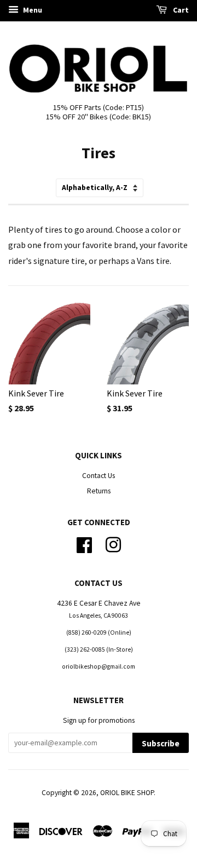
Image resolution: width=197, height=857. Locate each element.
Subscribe (160, 743)
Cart (180, 10)
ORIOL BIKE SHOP (127, 792)
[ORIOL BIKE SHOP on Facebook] (84, 543)
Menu (31, 10)
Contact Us (98, 475)
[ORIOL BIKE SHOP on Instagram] (113, 543)
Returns (99, 491)
